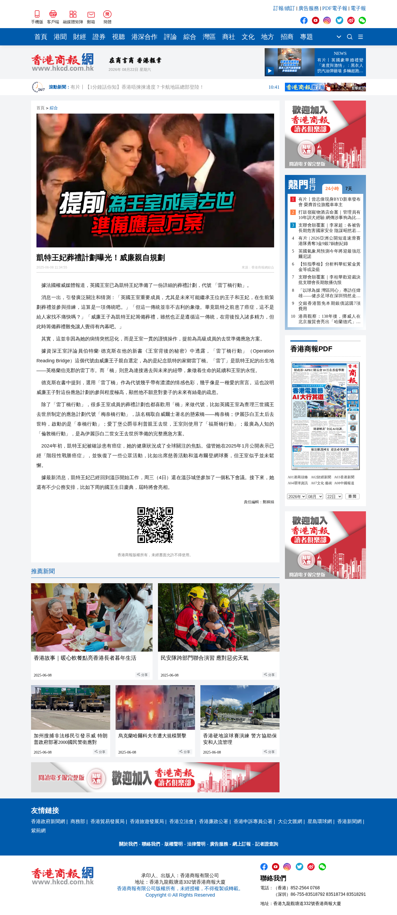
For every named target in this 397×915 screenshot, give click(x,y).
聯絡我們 (151, 844)
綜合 (189, 36)
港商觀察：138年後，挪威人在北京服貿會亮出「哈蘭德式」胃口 (329, 319)
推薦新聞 (43, 571)
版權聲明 (173, 844)
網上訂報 (242, 844)
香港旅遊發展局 (147, 821)
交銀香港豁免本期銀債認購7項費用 (329, 306)
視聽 (118, 36)
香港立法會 (181, 821)
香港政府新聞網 (48, 821)
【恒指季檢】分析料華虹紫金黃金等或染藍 (329, 267)
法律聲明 (196, 844)
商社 (228, 36)
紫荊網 (38, 830)
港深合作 (144, 36)
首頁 (40, 36)
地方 (267, 36)
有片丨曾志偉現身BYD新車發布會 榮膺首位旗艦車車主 (329, 202)
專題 (306, 36)
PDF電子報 (334, 8)
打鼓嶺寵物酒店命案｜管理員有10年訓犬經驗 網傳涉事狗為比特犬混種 (329, 215)
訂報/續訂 (284, 8)
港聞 (60, 36)
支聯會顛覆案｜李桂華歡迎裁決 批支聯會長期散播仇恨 (329, 280)
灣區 (209, 36)
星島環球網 (320, 821)
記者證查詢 (266, 844)
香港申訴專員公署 (253, 821)
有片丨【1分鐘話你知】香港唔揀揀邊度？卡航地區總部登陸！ (175, 87)
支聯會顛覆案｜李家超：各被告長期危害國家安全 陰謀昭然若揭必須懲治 (329, 228)
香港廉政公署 (213, 821)
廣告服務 (308, 8)
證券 (99, 36)
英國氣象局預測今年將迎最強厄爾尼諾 (329, 254)
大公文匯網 (290, 821)
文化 (248, 36)
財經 (79, 36)
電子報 (358, 8)
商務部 (77, 821)
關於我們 (128, 844)
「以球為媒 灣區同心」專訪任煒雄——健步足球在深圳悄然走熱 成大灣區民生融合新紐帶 (329, 293)
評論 (170, 36)
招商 (287, 36)
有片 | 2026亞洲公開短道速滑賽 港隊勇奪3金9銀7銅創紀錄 (329, 241)
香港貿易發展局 (107, 821)
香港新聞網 (349, 821)
